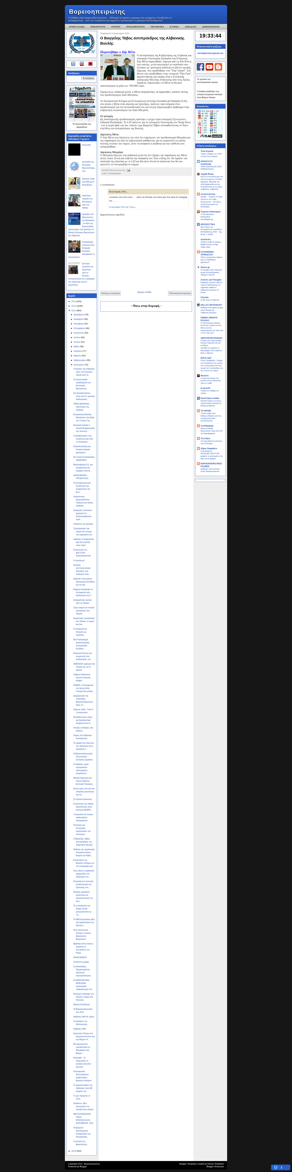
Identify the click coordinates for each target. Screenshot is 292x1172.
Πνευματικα (157, 27)
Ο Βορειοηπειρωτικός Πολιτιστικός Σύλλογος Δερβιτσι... (83, 756)
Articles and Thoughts (211, 280)
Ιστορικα (174, 27)
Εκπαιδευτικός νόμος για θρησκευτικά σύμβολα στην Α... (83, 720)
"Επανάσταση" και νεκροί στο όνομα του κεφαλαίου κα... (83, 531)
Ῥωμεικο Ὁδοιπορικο (211, 212)
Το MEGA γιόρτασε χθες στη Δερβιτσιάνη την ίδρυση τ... (84, 922)
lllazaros (205, 375)
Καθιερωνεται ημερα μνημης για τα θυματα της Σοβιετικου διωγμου (212, 310)
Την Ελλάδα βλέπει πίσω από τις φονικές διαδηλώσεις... (84, 396)
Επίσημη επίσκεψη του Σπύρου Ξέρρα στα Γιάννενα (83, 997)
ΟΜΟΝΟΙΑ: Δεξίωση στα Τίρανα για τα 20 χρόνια (84, 667)
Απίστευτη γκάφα (81, 962)
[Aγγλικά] (84, 64)
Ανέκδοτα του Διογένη (83, 524)
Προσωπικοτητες (135, 27)
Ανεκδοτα (190, 27)
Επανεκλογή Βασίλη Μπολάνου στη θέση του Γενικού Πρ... (83, 417)
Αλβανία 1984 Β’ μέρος (83, 1017)
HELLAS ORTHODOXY (211, 305)
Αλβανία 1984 (79, 1029)
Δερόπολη (206, 239)
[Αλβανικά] (90, 64)
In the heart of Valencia (210, 300)
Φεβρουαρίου (80, 360)
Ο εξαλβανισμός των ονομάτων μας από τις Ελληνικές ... (83, 439)
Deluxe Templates (215, 1164)
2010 (74, 1151)
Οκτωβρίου (79, 324)
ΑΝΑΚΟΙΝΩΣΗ (80, 957)
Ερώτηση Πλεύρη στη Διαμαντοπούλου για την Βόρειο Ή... (84, 1036)
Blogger (83, 1166)
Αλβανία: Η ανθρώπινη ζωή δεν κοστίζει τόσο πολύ (83, 542)
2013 (74, 301)
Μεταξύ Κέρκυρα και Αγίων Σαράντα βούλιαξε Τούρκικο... (83, 781)
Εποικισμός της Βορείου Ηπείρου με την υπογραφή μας (83, 863)
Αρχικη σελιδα (77, 27)
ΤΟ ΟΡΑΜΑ (206, 411)
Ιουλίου (77, 337)
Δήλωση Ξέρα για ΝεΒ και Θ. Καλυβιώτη (88, 182)
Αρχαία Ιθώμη (207, 174)
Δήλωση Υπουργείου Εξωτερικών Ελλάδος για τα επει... (84, 582)
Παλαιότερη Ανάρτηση (180, 293)
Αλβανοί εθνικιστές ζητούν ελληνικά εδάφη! (81, 677)
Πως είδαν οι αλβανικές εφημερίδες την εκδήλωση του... (83, 874)
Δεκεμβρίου (79, 314)
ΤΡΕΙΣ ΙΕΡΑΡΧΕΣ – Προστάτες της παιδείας (82, 407)
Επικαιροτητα (97, 27)
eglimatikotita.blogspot (211, 338)
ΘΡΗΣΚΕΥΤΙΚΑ (208, 224)
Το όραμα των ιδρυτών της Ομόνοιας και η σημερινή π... (83, 746)
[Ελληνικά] (73, 64)
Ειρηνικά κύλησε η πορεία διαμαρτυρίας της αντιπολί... (84, 428)
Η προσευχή (78, 560)
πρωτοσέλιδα (81, 124)
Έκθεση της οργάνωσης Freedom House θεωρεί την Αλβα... (84, 852)
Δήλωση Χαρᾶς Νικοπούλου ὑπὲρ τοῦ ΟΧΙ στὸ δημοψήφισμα (211, 430)
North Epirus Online (210, 398)
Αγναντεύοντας (208, 194)
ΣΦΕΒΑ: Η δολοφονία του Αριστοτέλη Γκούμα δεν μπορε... (83, 688)
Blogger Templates (188, 1164)
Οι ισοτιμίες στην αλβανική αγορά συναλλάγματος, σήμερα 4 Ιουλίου (211, 272)
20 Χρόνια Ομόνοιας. (82, 799)
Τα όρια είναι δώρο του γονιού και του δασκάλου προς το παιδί (211, 380)
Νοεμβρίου (79, 319)
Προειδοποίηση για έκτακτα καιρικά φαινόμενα (82, 449)
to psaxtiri (205, 388)
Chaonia (205, 297)
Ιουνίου (77, 342)
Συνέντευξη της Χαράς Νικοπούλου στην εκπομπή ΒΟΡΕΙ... (83, 807)
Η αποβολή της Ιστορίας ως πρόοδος (80, 632)
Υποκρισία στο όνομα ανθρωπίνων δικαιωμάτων (83, 817)
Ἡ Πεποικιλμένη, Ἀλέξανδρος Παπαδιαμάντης (207, 216)
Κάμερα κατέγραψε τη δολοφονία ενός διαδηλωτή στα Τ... (83, 592)
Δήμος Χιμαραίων (209, 448)
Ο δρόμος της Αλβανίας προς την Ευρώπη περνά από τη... (84, 372)
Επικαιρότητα (114, 173)
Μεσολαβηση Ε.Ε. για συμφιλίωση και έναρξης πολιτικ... (83, 467)
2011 (74, 310)
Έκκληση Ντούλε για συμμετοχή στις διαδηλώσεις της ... (83, 656)
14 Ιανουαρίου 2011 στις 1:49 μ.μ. (122, 207)
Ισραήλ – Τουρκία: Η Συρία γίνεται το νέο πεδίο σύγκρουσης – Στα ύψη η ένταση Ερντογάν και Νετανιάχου (211, 202)
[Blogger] (218, 70)
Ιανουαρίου (79, 365)
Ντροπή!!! (86, 145)
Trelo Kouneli (207, 151)
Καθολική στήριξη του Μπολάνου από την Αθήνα (87, 201)
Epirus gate (206, 358)
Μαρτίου (78, 356)
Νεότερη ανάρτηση (110, 293)
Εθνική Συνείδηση (81, 1004)
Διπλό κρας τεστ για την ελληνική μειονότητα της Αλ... (84, 791)
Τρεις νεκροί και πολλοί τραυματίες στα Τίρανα (83, 610)
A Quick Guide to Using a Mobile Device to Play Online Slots (211, 244)
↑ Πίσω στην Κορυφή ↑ (146, 306)
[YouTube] (209, 70)
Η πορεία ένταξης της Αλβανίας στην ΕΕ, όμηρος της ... (83, 1088)
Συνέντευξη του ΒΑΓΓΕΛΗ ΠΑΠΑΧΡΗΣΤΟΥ (82, 553)
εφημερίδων (81, 127)
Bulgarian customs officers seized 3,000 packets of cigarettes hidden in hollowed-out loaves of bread (211, 287)
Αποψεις (115, 27)
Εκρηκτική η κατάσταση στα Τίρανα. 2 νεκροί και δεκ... (84, 621)
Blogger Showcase (215, 1166)
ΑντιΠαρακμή (207, 426)
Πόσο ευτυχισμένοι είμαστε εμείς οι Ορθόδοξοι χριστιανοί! (211, 259)
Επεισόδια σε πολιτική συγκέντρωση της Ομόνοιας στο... (83, 884)
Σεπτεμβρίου (80, 328)
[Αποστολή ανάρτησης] (128, 170)
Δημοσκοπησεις (211, 27)
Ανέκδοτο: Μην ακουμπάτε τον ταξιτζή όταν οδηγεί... (84, 1106)
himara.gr (205, 267)
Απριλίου (78, 351)
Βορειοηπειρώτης (97, 11)
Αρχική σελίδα (144, 292)
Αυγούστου (79, 333)
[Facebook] (200, 70)
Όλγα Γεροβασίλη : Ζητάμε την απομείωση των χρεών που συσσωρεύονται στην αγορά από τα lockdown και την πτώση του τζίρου (212, 365)
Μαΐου (77, 346)
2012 (74, 306)
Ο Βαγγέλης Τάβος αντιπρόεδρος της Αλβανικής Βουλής (83, 842)
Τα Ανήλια (205, 438)
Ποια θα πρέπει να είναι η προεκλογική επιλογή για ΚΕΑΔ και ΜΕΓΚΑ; (211, 403)
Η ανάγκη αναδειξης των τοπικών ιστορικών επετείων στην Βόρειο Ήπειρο (209, 94)
